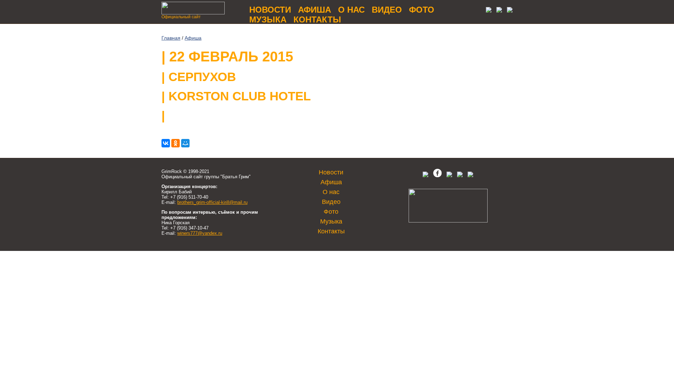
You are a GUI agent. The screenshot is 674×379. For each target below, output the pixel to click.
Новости (270, 9)
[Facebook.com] (437, 175)
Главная (170, 38)
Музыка (267, 19)
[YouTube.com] (508, 11)
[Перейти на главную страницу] (193, 12)
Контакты (317, 19)
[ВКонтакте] (165, 143)
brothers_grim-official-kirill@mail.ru (212, 202)
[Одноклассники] (175, 143)
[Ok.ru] (497, 11)
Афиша (314, 9)
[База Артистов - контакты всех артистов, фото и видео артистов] (448, 221)
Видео (387, 9)
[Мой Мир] (185, 143)
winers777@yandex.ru (199, 233)
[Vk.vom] (486, 11)
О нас (351, 9)
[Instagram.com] (459, 175)
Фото (421, 9)
